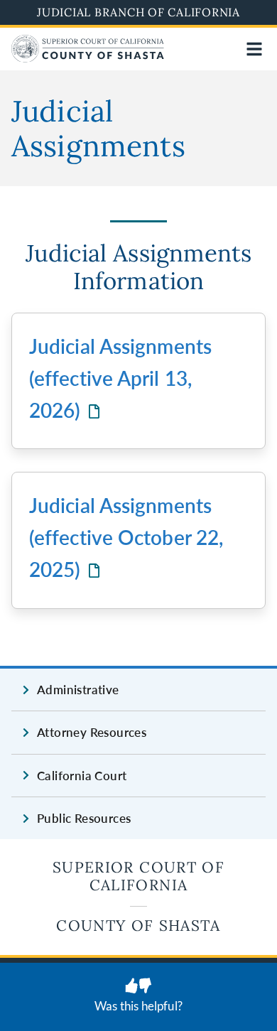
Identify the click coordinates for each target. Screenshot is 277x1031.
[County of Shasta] (87, 58)
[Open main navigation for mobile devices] (254, 49)
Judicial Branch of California (138, 12)
